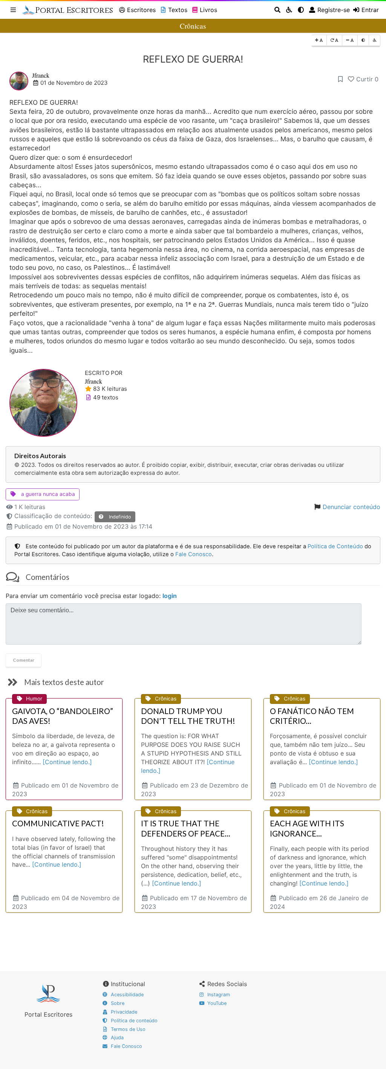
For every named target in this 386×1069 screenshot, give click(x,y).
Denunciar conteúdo (351, 507)
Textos (177, 10)
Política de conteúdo (133, 1020)
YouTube (216, 1003)
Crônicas (193, 26)
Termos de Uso (127, 1029)
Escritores (141, 10)
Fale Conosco (193, 554)
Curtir (367, 79)
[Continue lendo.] (67, 762)
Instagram (218, 994)
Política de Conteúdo (335, 546)
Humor (34, 699)
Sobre (116, 1003)
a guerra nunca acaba (47, 494)
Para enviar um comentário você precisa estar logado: (91, 595)
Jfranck (40, 75)
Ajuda (116, 1037)
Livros (208, 10)
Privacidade (123, 1012)
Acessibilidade (126, 994)
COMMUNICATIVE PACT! (58, 823)
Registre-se (333, 10)
